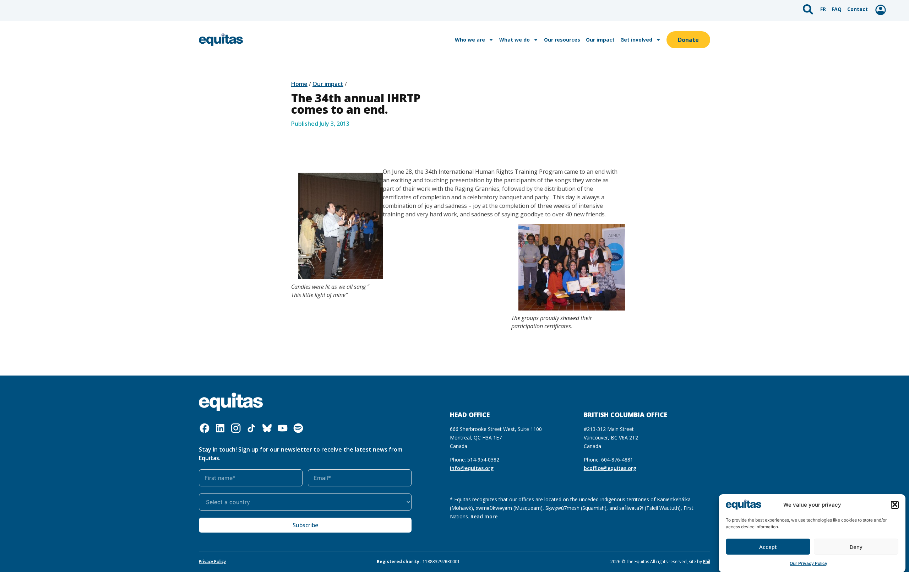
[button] (894, 504)
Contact (857, 9)
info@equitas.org (472, 468)
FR (823, 9)
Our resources (562, 39)
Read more (483, 516)
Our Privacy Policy (808, 563)
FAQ (837, 9)
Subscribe (305, 525)
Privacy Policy (212, 561)
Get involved (636, 39)
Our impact (600, 39)
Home (299, 84)
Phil (706, 561)
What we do (514, 39)
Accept (768, 546)
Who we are (470, 39)
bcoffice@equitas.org (610, 468)
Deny (856, 546)
